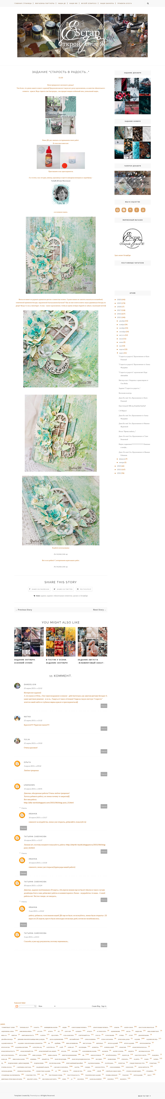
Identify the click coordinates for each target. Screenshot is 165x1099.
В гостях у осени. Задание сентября (57, 661)
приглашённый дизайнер (74, 1063)
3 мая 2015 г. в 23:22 (36, 911)
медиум (131, 1051)
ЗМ (49, 1043)
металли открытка (7, 1055)
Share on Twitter (64, 589)
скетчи (76, 1067)
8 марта (36, 1027)
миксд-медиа (37, 1055)
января (121, 462)
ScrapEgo (111, 1079)
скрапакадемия (6, 1071)
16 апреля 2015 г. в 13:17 (38, 817)
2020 (119, 299)
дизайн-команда (7, 1039)
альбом (116, 1027)
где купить (54, 1035)
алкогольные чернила (79, 1027)
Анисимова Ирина (25, 1031)
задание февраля (7, 1043)
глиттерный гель (84, 1035)
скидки (87, 1067)
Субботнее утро (31, 1075)
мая (120, 346)
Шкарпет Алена (32, 1079)
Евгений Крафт (74, 1039)
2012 (119, 473)
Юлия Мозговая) (60, 181)
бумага (89, 1031)
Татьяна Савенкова (35, 836)
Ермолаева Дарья (123, 1039)
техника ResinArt (111, 1075)
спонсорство (77, 1071)
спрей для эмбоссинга (113, 1071)
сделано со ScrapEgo (80, 596)
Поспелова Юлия (55, 1063)
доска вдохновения (56, 1039)
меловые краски (144, 1051)
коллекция (82, 1047)
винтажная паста (28, 1035)
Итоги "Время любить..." (127, 431)
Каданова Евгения (21, 1047)
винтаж (14, 1035)
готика (121, 1035)
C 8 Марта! (123, 411)
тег (43, 1075)
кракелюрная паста (8, 1051)
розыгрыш (153, 1063)
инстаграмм (87, 1043)
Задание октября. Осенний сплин (25, 661)
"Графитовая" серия (8, 1027)
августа (122, 335)
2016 (119, 314)
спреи (89, 1071)
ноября (121, 324)
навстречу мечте (140, 1055)
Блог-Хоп (68, 1031)
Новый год (45, 1059)
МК (83, 1055)
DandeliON (30, 684)
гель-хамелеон (68, 1035)
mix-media (80, 1079)
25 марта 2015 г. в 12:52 (33, 688)
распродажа (109, 1063)
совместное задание (43, 1071)
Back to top (143, 1096)
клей (61, 1047)
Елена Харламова (107, 1039)
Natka (27, 716)
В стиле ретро (101, 1031)
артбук (50, 1031)
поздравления (38, 1063)
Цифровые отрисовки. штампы (11, 1079)
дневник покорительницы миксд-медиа (31, 1039)
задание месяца (151, 1039)
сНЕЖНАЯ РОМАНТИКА (24, 1071)
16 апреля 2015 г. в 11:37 (33, 840)
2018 (119, 307)
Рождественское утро (137, 1063)
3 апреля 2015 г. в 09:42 (32, 766)
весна (128, 1031)
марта (121, 353)
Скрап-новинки (115, 1067)
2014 (119, 466)
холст (149, 1075)
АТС (59, 1031)
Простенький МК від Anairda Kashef (132, 406)
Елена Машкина (90, 1039)
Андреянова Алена (7, 1031)
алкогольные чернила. (100, 1027)
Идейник (58, 1043)
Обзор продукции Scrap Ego (81, 1059)
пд (2, 1063)
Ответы (24, 808)
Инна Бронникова (72, 1043)
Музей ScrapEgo (89, 3)
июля (121, 339)
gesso (64, 1079)
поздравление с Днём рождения (18, 1063)
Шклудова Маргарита (49, 1079)
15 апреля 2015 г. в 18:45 (33, 789)
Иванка (33, 813)
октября (122, 328)
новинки (33, 1059)
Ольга (27, 762)
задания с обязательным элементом (59, 596)
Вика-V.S (4, 1035)
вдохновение (115, 1031)
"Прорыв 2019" (24, 1027)
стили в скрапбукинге (133, 1071)
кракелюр (122, 1047)
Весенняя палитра (125, 393)
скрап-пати (129, 1067)
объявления (112, 1059)
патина (156, 1059)
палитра (136, 1059)
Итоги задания (129, 1043)
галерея (43, 1035)
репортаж (121, 1063)
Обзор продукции (60, 1059)
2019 (119, 303)
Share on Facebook (40, 589)
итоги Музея (5, 1047)
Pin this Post (85, 589)
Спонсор (65, 1071)
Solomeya (123, 1079)
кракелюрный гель (27, 1051)
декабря (122, 321)
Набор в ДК (125, 1055)
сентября (122, 332)
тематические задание (93, 1075)
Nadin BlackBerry (96, 1079)
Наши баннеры (107, 3)
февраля (122, 459)
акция (64, 1027)
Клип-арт (71, 1047)
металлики (23, 1055)
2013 (119, 469)
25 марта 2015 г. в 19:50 (33, 743)
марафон (105, 1051)
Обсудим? (99, 1059)
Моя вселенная (96, 1055)
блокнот (78, 1031)
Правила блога (125, 3)
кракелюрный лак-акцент (47, 1051)
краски (63, 1051)
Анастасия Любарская (146, 1027)
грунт (131, 1035)
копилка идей (109, 1047)
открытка (125, 1059)
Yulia (27, 739)
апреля (121, 349)
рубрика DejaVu (6, 1067)
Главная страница (23, 3)
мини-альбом (52, 1055)
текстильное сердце (55, 1075)
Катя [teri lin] (37, 1047)
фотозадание (138, 1075)
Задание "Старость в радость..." (129, 388)
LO (71, 1079)
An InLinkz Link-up (61, 554)
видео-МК (138, 1031)
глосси (97, 1035)
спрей (99, 1071)
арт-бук (39, 1031)
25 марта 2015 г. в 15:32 (33, 720)
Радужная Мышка (94, 1063)
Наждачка (155, 1055)
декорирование (143, 1035)
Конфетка (95, 1047)
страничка (149, 1071)
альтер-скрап (128, 1027)
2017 (119, 310)
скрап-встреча (100, 1067)
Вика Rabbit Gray (153, 1031)
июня (121, 342)
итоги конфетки (145, 1043)
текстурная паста (73, 1075)
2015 (119, 317)
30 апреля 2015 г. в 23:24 (33, 885)
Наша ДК (62, 3)
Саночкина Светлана (24, 1067)
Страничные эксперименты (10, 1075)
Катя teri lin (51, 1047)
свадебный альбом (42, 1067)
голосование (109, 1035)
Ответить (104, 706)
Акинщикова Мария (50, 1027)
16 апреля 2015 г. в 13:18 (38, 863)
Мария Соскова (118, 1051)
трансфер (125, 1075)
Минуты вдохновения (69, 1055)
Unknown (29, 785)
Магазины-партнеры (44, 3)
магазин (74, 1051)
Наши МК (73, 3)
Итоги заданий (113, 1043)
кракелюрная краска (140, 1047)
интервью (99, 1043)
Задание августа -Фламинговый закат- (91, 661)
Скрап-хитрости (143, 1067)
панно (146, 1059)
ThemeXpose (35, 1095)
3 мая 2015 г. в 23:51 (31, 937)
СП (56, 1071)
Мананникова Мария (89, 1051)
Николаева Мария (19, 1059)
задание (43, 596)
